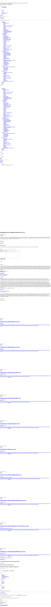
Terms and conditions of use (5, 576)
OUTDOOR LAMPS (6, 75)
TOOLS (5, 35)
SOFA (4, 74)
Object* (1, 251)
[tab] (25, 264)
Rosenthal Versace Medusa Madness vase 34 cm (10, 347)
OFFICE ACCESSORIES (7, 54)
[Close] (0, 86)
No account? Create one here (4, 604)
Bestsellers (3, 582)
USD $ (3, 10)
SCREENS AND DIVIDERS (7, 53)
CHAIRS (5, 145)
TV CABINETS (6, 32)
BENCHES (5, 76)
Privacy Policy (4, 578)
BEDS (4, 90)
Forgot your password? (3, 602)
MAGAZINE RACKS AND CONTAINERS (9, 60)
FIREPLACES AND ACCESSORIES (8, 25)
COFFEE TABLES (6, 29)
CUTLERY (5, 43)
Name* (1, 249)
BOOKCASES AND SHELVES (8, 31)
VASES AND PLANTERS (7, 78)
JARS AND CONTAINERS (7, 106)
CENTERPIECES (6, 129)
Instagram (3, 586)
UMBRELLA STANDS (7, 58)
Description (1, 264)
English (5, 7)
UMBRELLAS (5, 80)
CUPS (4, 111)
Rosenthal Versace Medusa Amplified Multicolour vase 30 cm (12, 551)
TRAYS (5, 46)
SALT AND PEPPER (6, 41)
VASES (4, 59)
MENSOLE (5, 33)
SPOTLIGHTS (5, 70)
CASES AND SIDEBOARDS (7, 98)
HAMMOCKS (5, 71)
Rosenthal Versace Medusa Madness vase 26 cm (10, 321)
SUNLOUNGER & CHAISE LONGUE (9, 81)
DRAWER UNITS (6, 30)
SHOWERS (5, 73)
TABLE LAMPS (6, 67)
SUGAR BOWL (6, 38)
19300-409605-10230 (3, 425)
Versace (1, 345)
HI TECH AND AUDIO (7, 119)
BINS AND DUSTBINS (7, 63)
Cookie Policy (3, 577)
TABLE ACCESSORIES (7, 113)
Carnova (26, 595)
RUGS (4, 24)
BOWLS (5, 114)
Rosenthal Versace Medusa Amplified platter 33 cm (10, 474)
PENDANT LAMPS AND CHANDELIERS (9, 66)
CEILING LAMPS (6, 135)
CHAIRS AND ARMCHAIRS (7, 26)
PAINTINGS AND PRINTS (7, 121)
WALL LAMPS (6, 69)
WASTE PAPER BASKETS (7, 127)
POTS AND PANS (6, 36)
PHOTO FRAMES (6, 124)
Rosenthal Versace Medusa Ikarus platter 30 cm (10, 423)
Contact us (3, 13)
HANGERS (5, 122)
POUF (4, 77)
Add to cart (2, 241)
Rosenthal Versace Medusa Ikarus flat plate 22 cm (10, 398)
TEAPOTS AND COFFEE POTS (8, 49)
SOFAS (4, 28)
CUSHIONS (5, 61)
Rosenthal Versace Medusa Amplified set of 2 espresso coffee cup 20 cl (14, 525)
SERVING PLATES (6, 48)
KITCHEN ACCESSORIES (7, 105)
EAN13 (1, 275)
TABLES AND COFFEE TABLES (8, 72)
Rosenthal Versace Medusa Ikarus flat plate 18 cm (10, 372)
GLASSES (5, 44)
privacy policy (12, 570)
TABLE (5, 108)
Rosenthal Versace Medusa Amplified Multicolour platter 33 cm (13, 500)
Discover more (2, 298)
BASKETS (5, 116)
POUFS (5, 92)
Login (2, 12)
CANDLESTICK (6, 62)
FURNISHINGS (4, 22)
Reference (1, 274)
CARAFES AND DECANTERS (8, 45)
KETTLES (5, 40)
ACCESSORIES (6, 65)
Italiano (5, 6)
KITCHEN (5, 34)
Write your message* (3, 258)
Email (1, 599)
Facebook (3, 587)
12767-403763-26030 (3, 553)
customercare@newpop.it (3, 593)
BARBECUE (5, 140)
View (1, 326)
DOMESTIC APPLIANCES (7, 37)
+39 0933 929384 (2, 592)
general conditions (5, 570)
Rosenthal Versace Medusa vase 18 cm (8, 449)
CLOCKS (5, 57)
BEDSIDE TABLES (6, 23)
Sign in (1, 157)
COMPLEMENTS (6, 52)
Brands (3, 581)
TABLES (5, 95)
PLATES (5, 42)
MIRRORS (5, 56)
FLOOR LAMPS (6, 68)
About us (3, 574)
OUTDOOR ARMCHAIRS (7, 143)
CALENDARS (5, 64)
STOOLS (5, 27)
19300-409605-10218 (3, 374)
